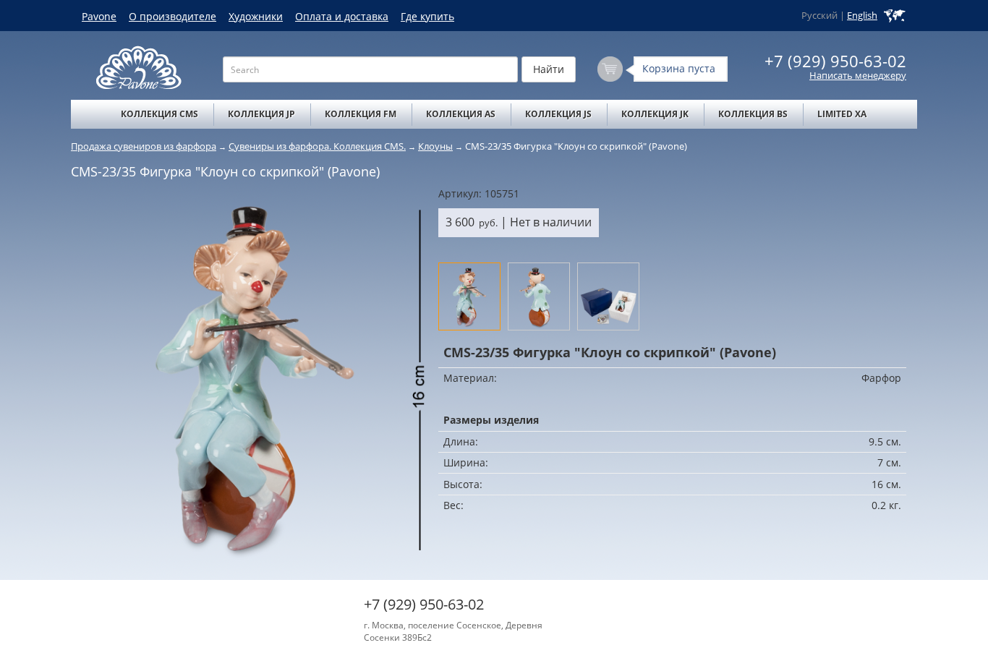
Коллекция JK (655, 113)
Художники (256, 16)
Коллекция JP (261, 113)
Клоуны (435, 146)
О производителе (172, 16)
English (862, 15)
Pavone (99, 16)
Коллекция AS (460, 113)
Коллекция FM (360, 113)
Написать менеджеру (857, 75)
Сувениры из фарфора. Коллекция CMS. (317, 146)
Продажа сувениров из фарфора (143, 146)
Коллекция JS (558, 113)
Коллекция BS (753, 113)
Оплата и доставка (341, 16)
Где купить (427, 16)
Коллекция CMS (159, 113)
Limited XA (841, 113)
